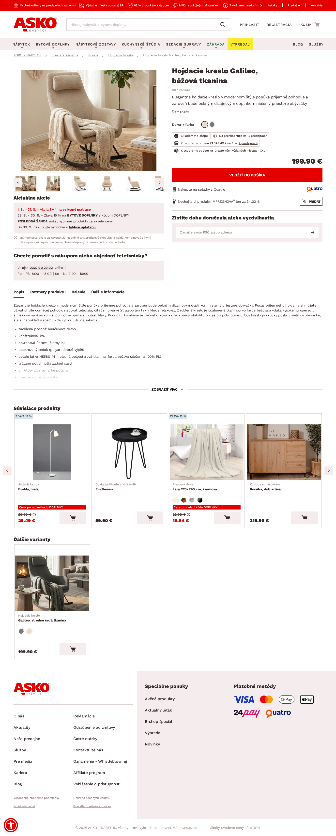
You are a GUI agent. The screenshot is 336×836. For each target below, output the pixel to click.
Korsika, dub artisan (266, 487)
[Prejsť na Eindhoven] (129, 452)
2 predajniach (248, 143)
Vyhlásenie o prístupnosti (97, 784)
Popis (19, 292)
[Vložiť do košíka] (73, 517)
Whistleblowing (24, 806)
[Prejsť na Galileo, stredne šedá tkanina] (52, 583)
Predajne (294, 5)
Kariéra (20, 772)
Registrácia (279, 25)
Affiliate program (89, 772)
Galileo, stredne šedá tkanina (42, 618)
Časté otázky (85, 738)
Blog (298, 44)
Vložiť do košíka (247, 175)
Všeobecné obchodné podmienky (36, 798)
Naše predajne (27, 738)
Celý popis (180, 111)
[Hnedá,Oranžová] (184, 500)
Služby (316, 44)
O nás (19, 716)
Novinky (152, 744)
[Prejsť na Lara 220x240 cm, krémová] (206, 452)
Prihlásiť (250, 25)
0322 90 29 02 (41, 268)
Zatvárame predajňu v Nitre (248, 5)
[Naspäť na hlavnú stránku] (35, 24)
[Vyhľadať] (224, 24)
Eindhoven (115, 487)
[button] (26, 183)
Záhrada (216, 44)
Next (328, 470)
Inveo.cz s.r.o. (190, 828)
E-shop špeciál (158, 721)
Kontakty (316, 5)
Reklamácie (84, 716)
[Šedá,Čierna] (200, 500)
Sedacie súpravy (183, 44)
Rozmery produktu (48, 292)
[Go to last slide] (18, 182)
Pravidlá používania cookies (92, 806)
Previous (7, 470)
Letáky (272, 5)
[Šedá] (212, 124)
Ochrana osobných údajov (91, 798)
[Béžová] (205, 124)
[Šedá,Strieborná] (192, 500)
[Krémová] (176, 500)
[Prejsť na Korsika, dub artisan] (283, 452)
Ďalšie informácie (107, 292)
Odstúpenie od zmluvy (94, 727)
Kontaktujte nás (88, 750)
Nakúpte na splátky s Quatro (201, 189)
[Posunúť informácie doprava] (257, 5)
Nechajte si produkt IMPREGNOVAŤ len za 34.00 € (219, 201)
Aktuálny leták (158, 710)
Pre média (23, 761)
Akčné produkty (160, 699)
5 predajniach (257, 136)
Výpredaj (153, 732)
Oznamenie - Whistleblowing (100, 761)
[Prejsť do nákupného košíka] (310, 24)
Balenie (78, 292)
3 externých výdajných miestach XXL (240, 150)
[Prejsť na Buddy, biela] (52, 452)
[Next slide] (159, 182)
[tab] (19, 293)
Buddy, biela (28, 487)
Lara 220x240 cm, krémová (195, 487)
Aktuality (22, 727)
